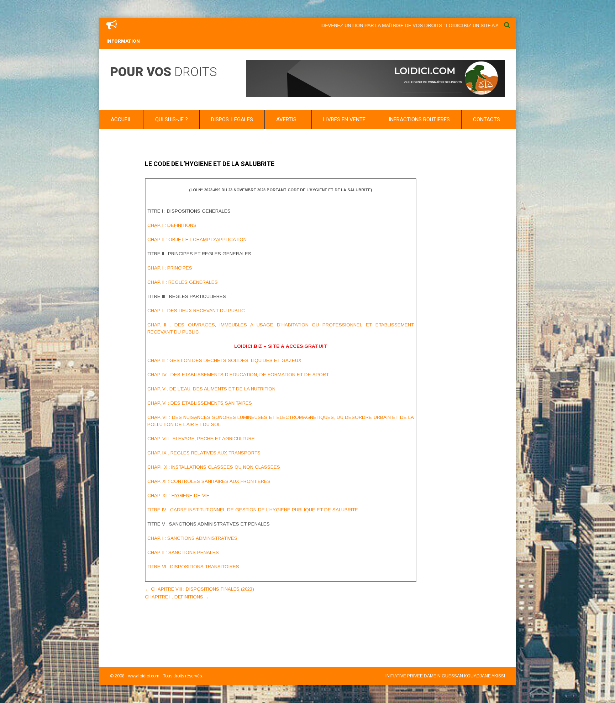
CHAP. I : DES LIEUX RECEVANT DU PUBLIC (196, 310)
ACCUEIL (121, 119)
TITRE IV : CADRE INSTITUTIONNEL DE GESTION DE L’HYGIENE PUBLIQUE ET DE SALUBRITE (252, 509)
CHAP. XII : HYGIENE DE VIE (178, 495)
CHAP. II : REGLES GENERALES (182, 282)
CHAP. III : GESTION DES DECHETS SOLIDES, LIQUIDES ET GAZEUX (224, 360)
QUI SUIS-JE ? (171, 119)
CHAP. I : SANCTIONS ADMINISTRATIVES (192, 538)
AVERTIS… (288, 119)
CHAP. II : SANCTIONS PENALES (183, 552)
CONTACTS (486, 119)
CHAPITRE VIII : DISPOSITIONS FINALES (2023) (199, 589)
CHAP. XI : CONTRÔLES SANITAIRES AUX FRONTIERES (208, 481)
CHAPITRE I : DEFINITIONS (177, 597)
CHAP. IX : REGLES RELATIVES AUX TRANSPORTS (204, 453)
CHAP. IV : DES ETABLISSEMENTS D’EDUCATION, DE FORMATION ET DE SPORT (238, 374)
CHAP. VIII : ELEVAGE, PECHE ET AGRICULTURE (201, 438)
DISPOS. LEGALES (232, 119)
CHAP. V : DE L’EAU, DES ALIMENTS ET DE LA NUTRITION (211, 389)
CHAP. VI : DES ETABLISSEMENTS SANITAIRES (199, 403)
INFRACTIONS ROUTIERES (419, 119)
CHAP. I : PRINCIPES (169, 268)
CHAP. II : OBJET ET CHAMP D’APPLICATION (197, 239)
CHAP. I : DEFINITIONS (171, 225)
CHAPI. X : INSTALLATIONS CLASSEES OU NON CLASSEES (213, 467)
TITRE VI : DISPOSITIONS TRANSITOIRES (193, 566)
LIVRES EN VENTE (344, 119)
